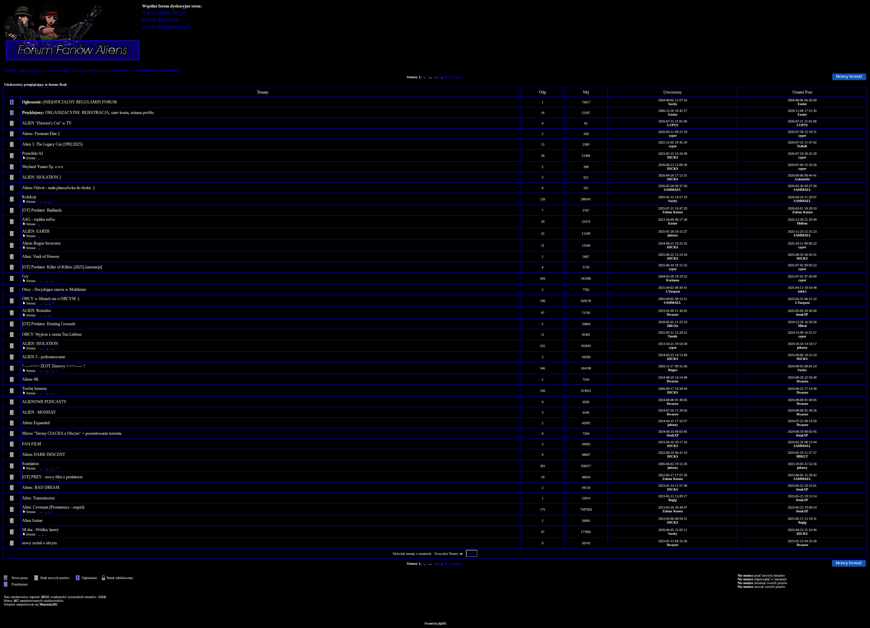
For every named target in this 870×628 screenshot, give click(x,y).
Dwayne (672, 314)
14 (45, 468)
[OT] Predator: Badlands (42, 210)
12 (56, 348)
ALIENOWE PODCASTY (44, 401)
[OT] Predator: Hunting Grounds (48, 323)
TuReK (802, 146)
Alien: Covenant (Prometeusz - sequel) (53, 507)
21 (51, 281)
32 (434, 77)
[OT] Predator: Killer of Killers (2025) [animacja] (62, 267)
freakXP (802, 314)
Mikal (802, 326)
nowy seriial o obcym (39, 543)
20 (45, 281)
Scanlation (30, 463)
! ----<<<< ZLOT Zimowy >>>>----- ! (53, 366)
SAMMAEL (672, 190)
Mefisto (802, 223)
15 (51, 468)
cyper (673, 135)
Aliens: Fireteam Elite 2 (41, 133)
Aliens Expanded (36, 422)
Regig (672, 500)
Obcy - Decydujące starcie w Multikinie (54, 289)
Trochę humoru (34, 388)
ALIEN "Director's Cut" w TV (47, 123)
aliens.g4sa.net (160, 19)
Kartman (672, 280)
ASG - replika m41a (38, 219)
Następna (456, 77)
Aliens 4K (30, 379)
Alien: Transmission (38, 498)
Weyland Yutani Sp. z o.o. (43, 166)
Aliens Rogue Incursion (41, 243)
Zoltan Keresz (672, 212)
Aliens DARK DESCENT (43, 454)
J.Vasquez (672, 291)
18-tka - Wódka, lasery (40, 529)
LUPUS (672, 125)
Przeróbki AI (32, 153)
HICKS (672, 157)
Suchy (672, 104)
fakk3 (802, 291)
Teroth (672, 336)
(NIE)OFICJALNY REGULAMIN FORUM (80, 102)
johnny (672, 235)
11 (51, 348)
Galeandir (802, 179)
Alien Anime (32, 520)
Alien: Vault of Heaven (40, 256)
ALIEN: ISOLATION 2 (41, 177)
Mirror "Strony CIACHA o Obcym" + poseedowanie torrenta (71, 433)
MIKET (802, 456)
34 (445, 77)
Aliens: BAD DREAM (40, 487)
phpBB (442, 623)
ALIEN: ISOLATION (40, 343)
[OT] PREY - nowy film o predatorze (52, 477)
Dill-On (672, 326)
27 (51, 371)
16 (56, 468)
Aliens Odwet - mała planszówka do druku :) (58, 187)
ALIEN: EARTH (36, 231)
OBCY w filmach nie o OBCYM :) (50, 298)
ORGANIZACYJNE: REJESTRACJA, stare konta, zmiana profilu (99, 112)
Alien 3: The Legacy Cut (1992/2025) (52, 144)
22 (56, 281)
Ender (802, 104)
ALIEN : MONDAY (39, 412)
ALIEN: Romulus (36, 310)
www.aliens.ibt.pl (164, 12)
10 (53, 303)
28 (56, 371)
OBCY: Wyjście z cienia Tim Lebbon (52, 334)
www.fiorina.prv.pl (165, 26)
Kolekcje (29, 197)
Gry (25, 276)
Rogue (672, 370)
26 (45, 371)
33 (440, 77)
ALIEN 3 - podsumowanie (43, 356)
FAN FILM (31, 444)
